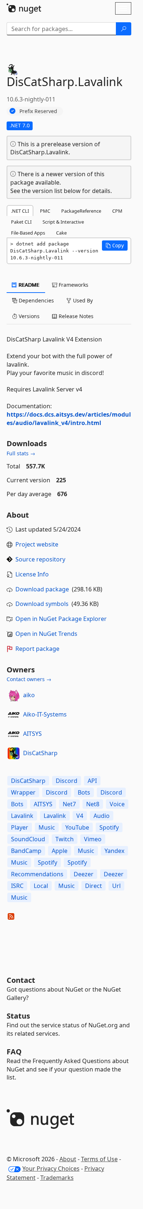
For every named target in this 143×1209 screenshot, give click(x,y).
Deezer (84, 874)
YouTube (77, 827)
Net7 (69, 804)
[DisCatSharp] (13, 753)
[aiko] (13, 695)
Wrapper (23, 792)
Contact (21, 980)
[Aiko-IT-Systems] (13, 714)
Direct (93, 886)
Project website (36, 544)
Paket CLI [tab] (21, 222)
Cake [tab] (61, 232)
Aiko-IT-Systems (45, 714)
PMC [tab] (45, 211)
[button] (115, 245)
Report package (37, 649)
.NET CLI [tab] (20, 211)
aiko (29, 695)
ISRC (17, 886)
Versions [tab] (28, 316)
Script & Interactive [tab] (63, 222)
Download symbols (42, 604)
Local (41, 886)
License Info (32, 574)
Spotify (109, 827)
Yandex (114, 851)
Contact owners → (29, 679)
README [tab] (28, 284)
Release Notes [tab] (75, 316)
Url (116, 886)
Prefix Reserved (38, 111)
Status (18, 1016)
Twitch (64, 839)
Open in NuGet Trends (46, 634)
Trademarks (57, 1178)
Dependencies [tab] (35, 300)
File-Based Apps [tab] (28, 232)
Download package (42, 589)
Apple (59, 851)
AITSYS (32, 734)
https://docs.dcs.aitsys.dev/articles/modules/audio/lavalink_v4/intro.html (69, 418)
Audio (102, 816)
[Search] (123, 28)
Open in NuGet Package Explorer (61, 619)
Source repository (40, 559)
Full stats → (21, 453)
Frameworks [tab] (72, 284)
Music (46, 827)
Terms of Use (99, 1159)
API (92, 781)
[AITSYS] (13, 734)
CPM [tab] (117, 211)
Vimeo (93, 839)
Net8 (92, 804)
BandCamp (26, 851)
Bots (84, 792)
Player (19, 827)
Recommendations (37, 874)
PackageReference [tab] (81, 211)
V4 (79, 816)
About (67, 1159)
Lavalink (22, 816)
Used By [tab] (82, 300)
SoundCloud (28, 839)
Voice (117, 804)
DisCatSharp (40, 753)
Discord (66, 781)
